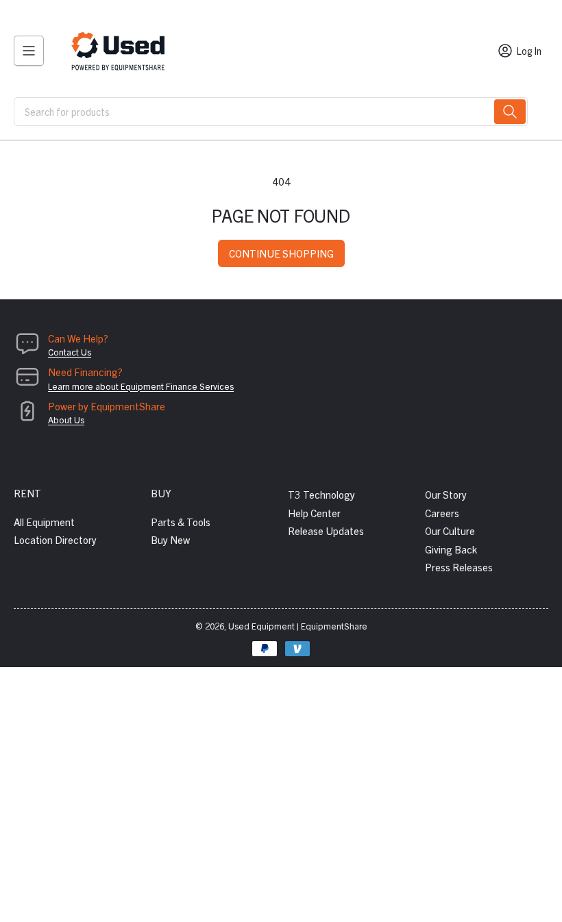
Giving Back (451, 549)
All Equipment (44, 521)
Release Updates (326, 530)
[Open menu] (29, 51)
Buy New (170, 539)
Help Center (314, 512)
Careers (442, 512)
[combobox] (271, 111)
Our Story (446, 494)
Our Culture (450, 530)
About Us (66, 419)
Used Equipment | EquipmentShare (297, 626)
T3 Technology (321, 494)
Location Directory (55, 539)
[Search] (510, 111)
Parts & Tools (180, 521)
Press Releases (459, 566)
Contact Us (69, 352)
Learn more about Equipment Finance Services (141, 386)
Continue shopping (281, 253)
